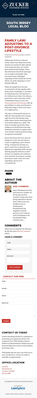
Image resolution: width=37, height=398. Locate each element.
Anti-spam (28, 394)
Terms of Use (10, 394)
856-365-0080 (19, 15)
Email (9, 249)
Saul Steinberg (16, 55)
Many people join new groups (15, 103)
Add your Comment (23, 231)
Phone (4, 288)
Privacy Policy (19, 394)
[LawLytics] (18, 388)
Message (10, 256)
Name (9, 242)
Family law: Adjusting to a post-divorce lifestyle (18, 46)
